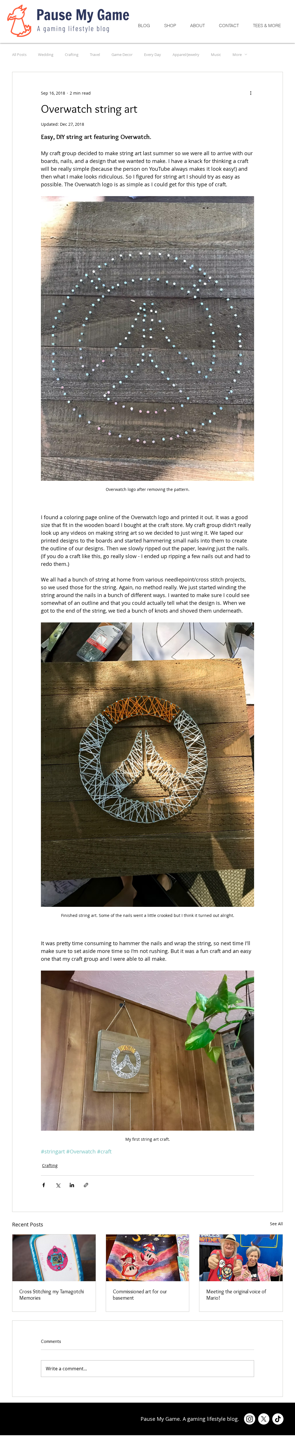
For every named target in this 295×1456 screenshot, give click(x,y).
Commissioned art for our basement (140, 1294)
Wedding (45, 54)
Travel (95, 54)
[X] (263, 1419)
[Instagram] (249, 1419)
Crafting (71, 54)
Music (216, 54)
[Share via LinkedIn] (72, 1185)
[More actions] (250, 92)
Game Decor (122, 54)
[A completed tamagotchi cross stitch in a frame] (54, 1257)
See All (276, 1223)
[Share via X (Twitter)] (57, 1185)
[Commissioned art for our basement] (147, 1257)
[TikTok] (277, 1419)
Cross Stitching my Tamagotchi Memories (51, 1294)
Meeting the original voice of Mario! (236, 1294)
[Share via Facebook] (43, 1185)
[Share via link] (86, 1185)
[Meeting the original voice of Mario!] (241, 1257)
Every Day (152, 54)
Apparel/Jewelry (186, 54)
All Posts (19, 54)
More (237, 54)
